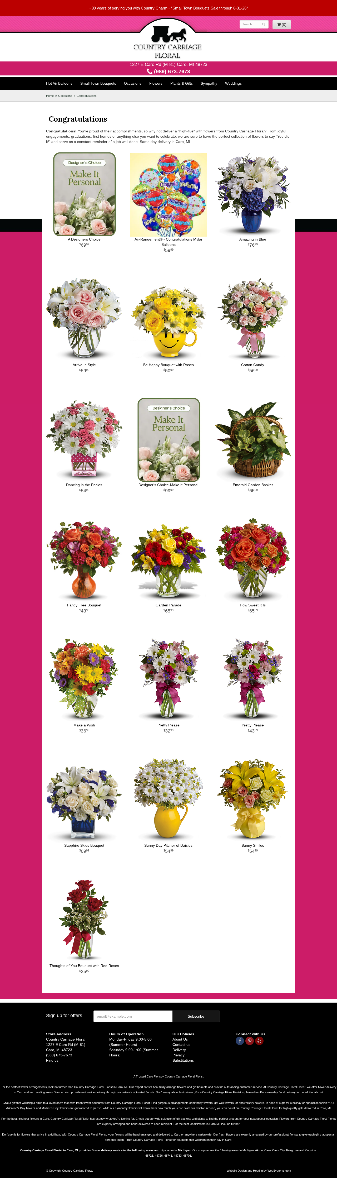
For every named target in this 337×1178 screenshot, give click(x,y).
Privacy (178, 1055)
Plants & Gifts (181, 83)
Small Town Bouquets (98, 83)
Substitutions (183, 1060)
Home (50, 95)
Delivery (179, 1050)
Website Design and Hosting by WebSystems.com (259, 1170)
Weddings (233, 83)
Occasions (132, 83)
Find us (52, 1060)
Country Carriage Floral (168, 38)
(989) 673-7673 (171, 71)
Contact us (181, 1044)
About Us (180, 1039)
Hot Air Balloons (59, 83)
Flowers (155, 83)
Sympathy (209, 83)
